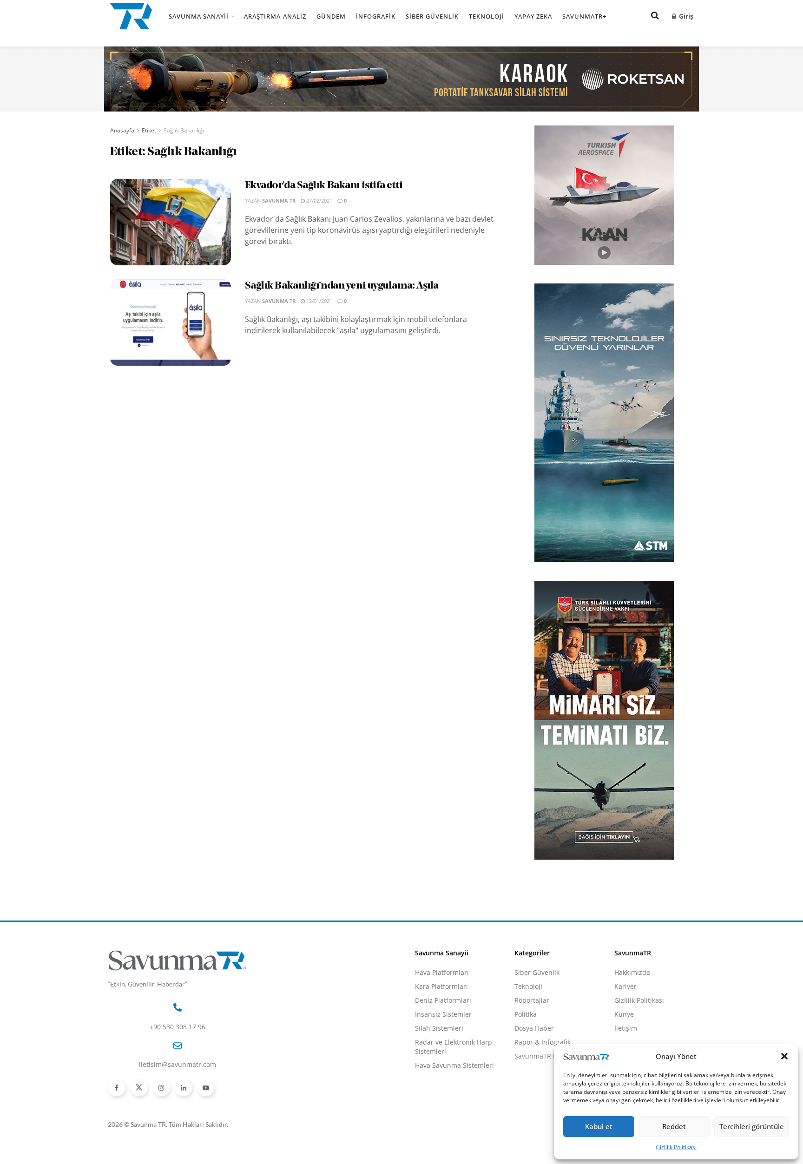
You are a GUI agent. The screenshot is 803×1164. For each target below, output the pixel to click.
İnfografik (375, 16)
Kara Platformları (441, 986)
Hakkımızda (632, 972)
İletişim (625, 1028)
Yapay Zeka (533, 16)
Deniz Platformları (443, 1000)
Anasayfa (122, 130)
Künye (624, 1014)
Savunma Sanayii (199, 16)
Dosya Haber (534, 1028)
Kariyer (625, 986)
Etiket (149, 130)
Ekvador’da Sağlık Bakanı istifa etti (324, 185)
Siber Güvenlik (432, 16)
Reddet (674, 1126)
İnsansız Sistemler (443, 1014)
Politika (525, 1014)
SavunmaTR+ (584, 16)
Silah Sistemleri (439, 1028)
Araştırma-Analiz (275, 16)
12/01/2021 (318, 300)
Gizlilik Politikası (676, 1147)
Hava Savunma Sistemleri (454, 1065)
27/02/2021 (318, 200)
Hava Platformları (442, 972)
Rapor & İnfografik (542, 1042)
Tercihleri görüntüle (751, 1126)
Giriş (685, 16)
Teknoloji (486, 16)
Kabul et (598, 1126)
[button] (784, 1056)
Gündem (331, 16)
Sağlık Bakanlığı (184, 130)
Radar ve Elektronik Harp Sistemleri (453, 1047)
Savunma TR (279, 200)
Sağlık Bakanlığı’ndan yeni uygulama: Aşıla (342, 286)
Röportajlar (531, 1000)
